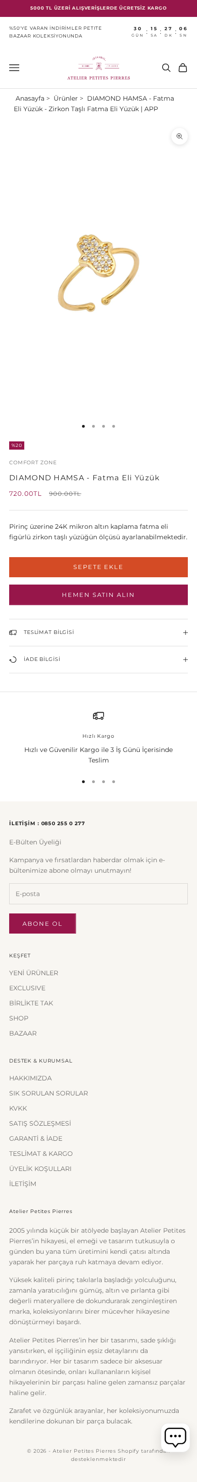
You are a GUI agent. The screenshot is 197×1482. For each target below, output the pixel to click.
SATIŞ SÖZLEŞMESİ (40, 1123)
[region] (98, 738)
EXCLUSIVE (27, 988)
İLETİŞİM (22, 1184)
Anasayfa (30, 98)
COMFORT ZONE (32, 463)
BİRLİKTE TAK (31, 1003)
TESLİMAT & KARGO (41, 1153)
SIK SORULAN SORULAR (48, 1093)
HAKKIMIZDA (30, 1078)
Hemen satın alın (98, 594)
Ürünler (66, 98)
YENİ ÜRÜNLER (33, 973)
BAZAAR (23, 1033)
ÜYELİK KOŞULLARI (40, 1169)
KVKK (18, 1108)
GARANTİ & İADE (35, 1138)
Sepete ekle (98, 566)
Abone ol (42, 923)
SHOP (18, 1018)
